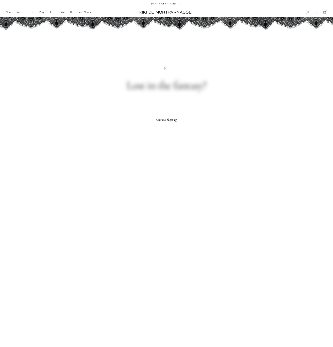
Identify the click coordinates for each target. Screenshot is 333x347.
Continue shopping (166, 120)
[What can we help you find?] (316, 12)
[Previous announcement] (29, 3)
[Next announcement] (301, 3)
